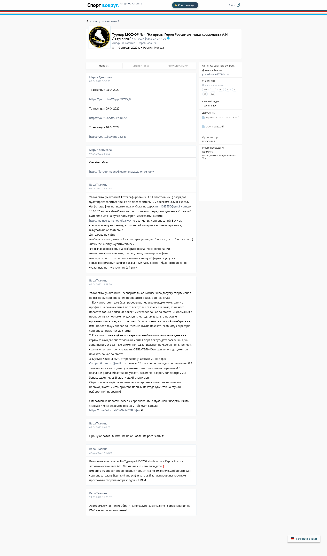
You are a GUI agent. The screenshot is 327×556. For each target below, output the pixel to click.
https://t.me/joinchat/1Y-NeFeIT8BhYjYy (114, 410)
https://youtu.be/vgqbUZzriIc (107, 137)
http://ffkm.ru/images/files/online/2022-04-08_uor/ (121, 172)
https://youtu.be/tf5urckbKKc (108, 118)
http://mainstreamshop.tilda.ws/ (110, 220)
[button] (303, 538)
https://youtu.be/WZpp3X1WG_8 (110, 99)
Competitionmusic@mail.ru (106, 363)
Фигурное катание (130, 3)
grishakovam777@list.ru (216, 74)
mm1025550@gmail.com (171, 206)
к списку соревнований (104, 21)
